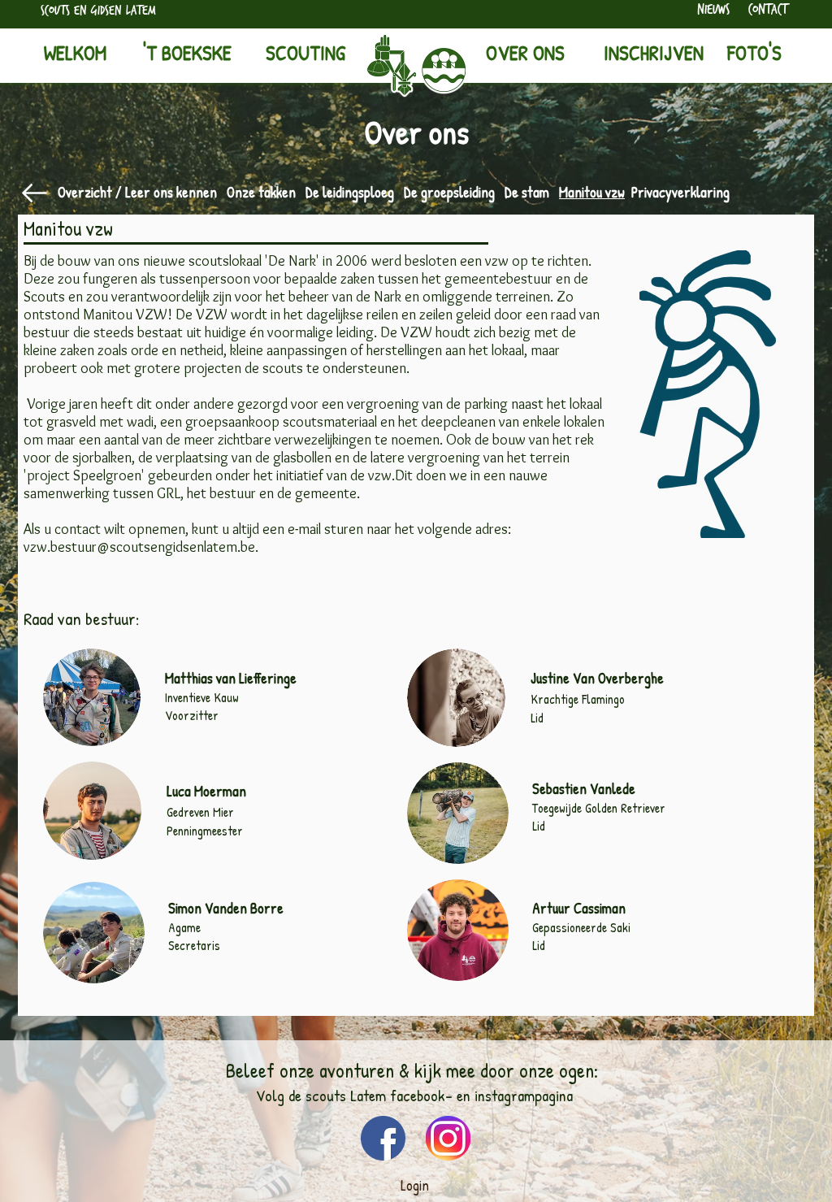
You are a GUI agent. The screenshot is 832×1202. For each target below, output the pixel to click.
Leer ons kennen (171, 192)
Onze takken (261, 192)
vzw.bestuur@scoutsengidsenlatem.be (139, 547)
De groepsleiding (449, 192)
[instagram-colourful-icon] (448, 1138)
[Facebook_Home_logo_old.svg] (383, 1138)
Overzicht (85, 192)
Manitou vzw (592, 192)
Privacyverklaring (680, 192)
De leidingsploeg (350, 192)
